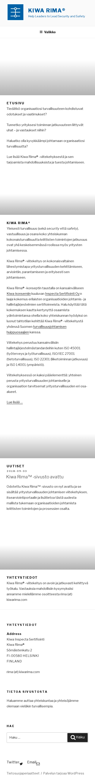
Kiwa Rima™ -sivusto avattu (35, 476)
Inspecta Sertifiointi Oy (62, 294)
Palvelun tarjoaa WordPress (63, 773)
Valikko (50, 32)
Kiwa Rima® (47, 10)
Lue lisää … (15, 402)
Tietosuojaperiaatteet (23, 773)
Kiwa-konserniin (19, 294)
